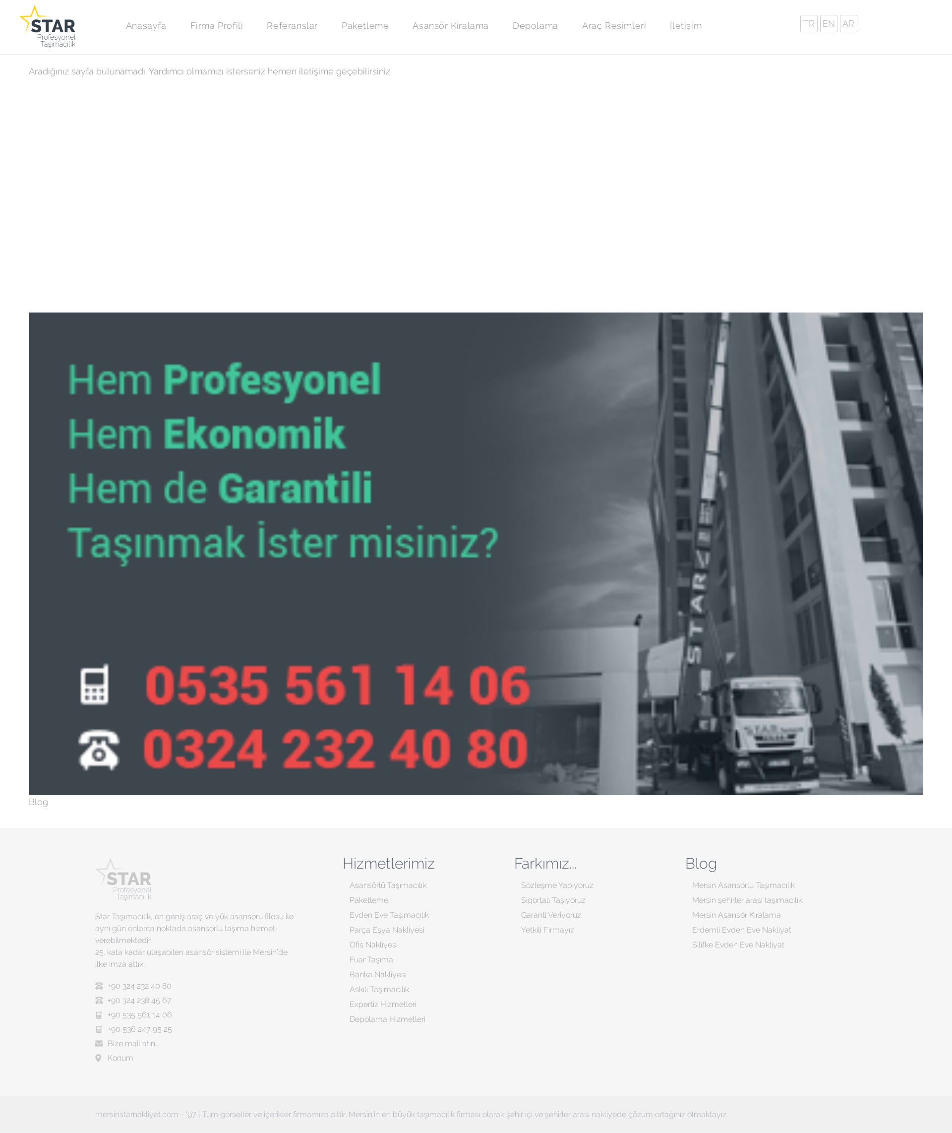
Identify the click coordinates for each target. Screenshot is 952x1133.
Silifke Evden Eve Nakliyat (738, 944)
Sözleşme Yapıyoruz (557, 885)
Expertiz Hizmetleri (383, 1004)
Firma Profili (216, 25)
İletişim (686, 25)
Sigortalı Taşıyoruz (553, 900)
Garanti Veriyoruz (551, 915)
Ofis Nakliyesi (374, 944)
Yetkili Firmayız (547, 930)
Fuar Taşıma (371, 959)
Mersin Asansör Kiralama (736, 915)
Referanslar (292, 25)
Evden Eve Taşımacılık (389, 915)
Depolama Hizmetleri (387, 1019)
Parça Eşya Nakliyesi (387, 930)
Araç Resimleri (614, 25)
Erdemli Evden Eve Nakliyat (741, 930)
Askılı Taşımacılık (379, 989)
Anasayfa (146, 25)
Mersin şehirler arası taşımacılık (747, 900)
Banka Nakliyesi (378, 974)
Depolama (535, 25)
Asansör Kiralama (451, 25)
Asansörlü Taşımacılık (388, 885)
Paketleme (365, 25)
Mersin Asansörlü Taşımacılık (743, 885)
